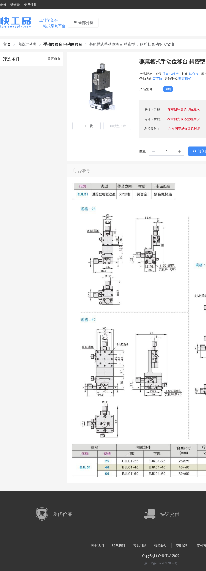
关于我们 (97, 545)
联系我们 (118, 545)
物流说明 (160, 545)
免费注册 (30, 4)
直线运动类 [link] (27, 44)
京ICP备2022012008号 (161, 563)
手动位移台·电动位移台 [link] (62, 44)
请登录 (15, 4)
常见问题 (139, 545)
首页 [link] (7, 44)
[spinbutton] (166, 151)
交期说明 (182, 545)
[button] (153, 151)
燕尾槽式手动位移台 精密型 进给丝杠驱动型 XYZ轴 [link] (131, 44)
